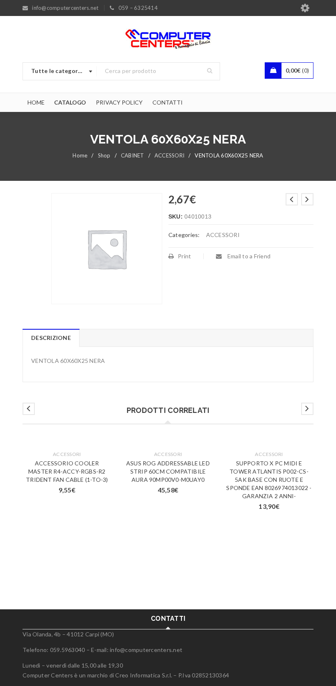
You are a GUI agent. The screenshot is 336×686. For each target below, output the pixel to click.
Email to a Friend (248, 256)
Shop (104, 155)
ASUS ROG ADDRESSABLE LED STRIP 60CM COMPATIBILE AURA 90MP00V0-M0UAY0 (168, 471)
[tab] (51, 338)
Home (80, 155)
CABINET (132, 155)
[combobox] (60, 71)
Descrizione (51, 337)
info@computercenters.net (146, 649)
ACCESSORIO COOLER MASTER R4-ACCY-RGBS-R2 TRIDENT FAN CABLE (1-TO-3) (67, 471)
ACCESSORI (169, 155)
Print (184, 256)
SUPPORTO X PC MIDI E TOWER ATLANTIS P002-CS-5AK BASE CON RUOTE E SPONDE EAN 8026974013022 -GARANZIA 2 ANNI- (268, 479)
